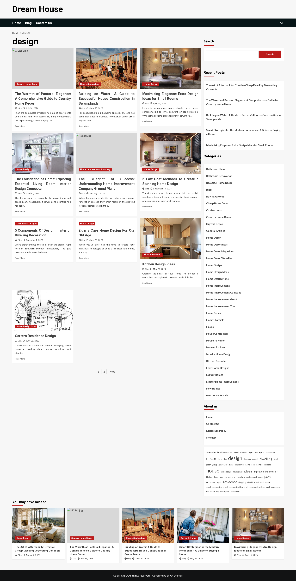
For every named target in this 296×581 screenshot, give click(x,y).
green (208, 465)
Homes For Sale (215, 319)
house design (226, 472)
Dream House (37, 9)
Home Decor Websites (219, 258)
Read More (20, 126)
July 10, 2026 (32, 108)
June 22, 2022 (32, 341)
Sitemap (211, 437)
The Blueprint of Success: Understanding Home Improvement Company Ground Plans (107, 184)
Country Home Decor (27, 84)
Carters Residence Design (35, 336)
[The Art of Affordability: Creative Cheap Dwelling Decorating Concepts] (38, 525)
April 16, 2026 (159, 103)
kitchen (209, 477)
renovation (210, 482)
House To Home (215, 340)
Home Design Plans (26, 326)
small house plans (273, 487)
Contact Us (44, 23)
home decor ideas (263, 465)
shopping (242, 482)
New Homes (213, 388)
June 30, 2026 (96, 108)
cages (250, 452)
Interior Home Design (218, 354)
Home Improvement (218, 285)
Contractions (214, 210)
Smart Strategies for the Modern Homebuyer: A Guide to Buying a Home (243, 132)
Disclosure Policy (216, 430)
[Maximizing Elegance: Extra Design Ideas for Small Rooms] (170, 68)
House (210, 326)
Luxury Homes (214, 374)
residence (230, 482)
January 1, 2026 (97, 193)
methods (223, 477)
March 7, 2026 (32, 193)
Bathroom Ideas (215, 169)
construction (270, 452)
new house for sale (217, 395)
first (276, 459)
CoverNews (159, 575)
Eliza (20, 108)
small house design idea (233, 487)
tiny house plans (223, 491)
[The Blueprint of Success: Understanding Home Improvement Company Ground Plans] (106, 153)
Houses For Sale (215, 347)
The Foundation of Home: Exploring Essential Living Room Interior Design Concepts (43, 184)
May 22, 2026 (196, 559)
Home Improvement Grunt (221, 299)
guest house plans (226, 465)
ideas (248, 471)
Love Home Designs (26, 223)
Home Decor (213, 237)
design (235, 458)
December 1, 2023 (34, 240)
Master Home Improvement (222, 381)
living (216, 477)
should (250, 482)
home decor (250, 465)
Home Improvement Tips (220, 306)
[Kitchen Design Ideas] (170, 238)
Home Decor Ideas (217, 244)
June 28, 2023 (96, 240)
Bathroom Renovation (219, 175)
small (256, 482)
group (214, 465)
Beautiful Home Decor (219, 182)
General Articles (215, 230)
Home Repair (213, 313)
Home (16, 23)
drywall (255, 459)
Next (112, 371)
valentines (235, 491)
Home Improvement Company (95, 169)
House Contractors (89, 84)
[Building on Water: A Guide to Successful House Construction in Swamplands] (106, 68)
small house (265, 482)
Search (209, 41)
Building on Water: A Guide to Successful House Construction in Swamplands (107, 98)
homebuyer (239, 465)
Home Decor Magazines (220, 251)
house (212, 471)
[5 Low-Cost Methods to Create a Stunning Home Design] (170, 153)
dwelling (266, 459)
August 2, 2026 (33, 555)
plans (267, 477)
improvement (261, 471)
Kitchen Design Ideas (158, 264)
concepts (259, 452)
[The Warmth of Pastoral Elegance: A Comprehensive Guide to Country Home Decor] (42, 68)
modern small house (254, 477)
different (247, 459)
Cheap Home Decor (217, 203)
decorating (222, 459)
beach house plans (224, 452)
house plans (238, 472)
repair (219, 482)
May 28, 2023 (159, 269)
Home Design (150, 84)
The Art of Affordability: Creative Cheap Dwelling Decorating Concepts (241, 87)
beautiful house (240, 452)
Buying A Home (215, 196)
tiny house (210, 491)
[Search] (282, 23)
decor (211, 458)
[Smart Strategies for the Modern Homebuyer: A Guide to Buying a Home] (203, 525)
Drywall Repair (214, 223)
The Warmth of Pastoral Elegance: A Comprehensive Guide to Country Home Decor (43, 98)
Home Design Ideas (217, 271)
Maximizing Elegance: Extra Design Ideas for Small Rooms (239, 145)
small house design (214, 487)
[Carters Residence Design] (42, 310)
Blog (28, 23)
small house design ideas (254, 487)
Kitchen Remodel (152, 254)
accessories (211, 452)
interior (273, 471)
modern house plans (236, 477)
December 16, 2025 (162, 189)
